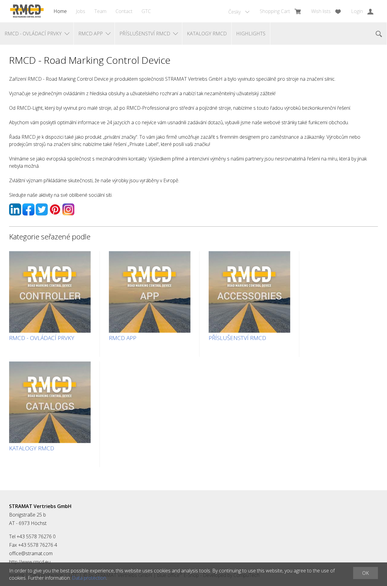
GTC (146, 11)
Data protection (89, 578)
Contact (123, 11)
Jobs (80, 11)
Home (60, 11)
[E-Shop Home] (26, 11)
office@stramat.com (31, 553)
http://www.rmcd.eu (29, 561)
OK (365, 573)
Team (100, 11)
